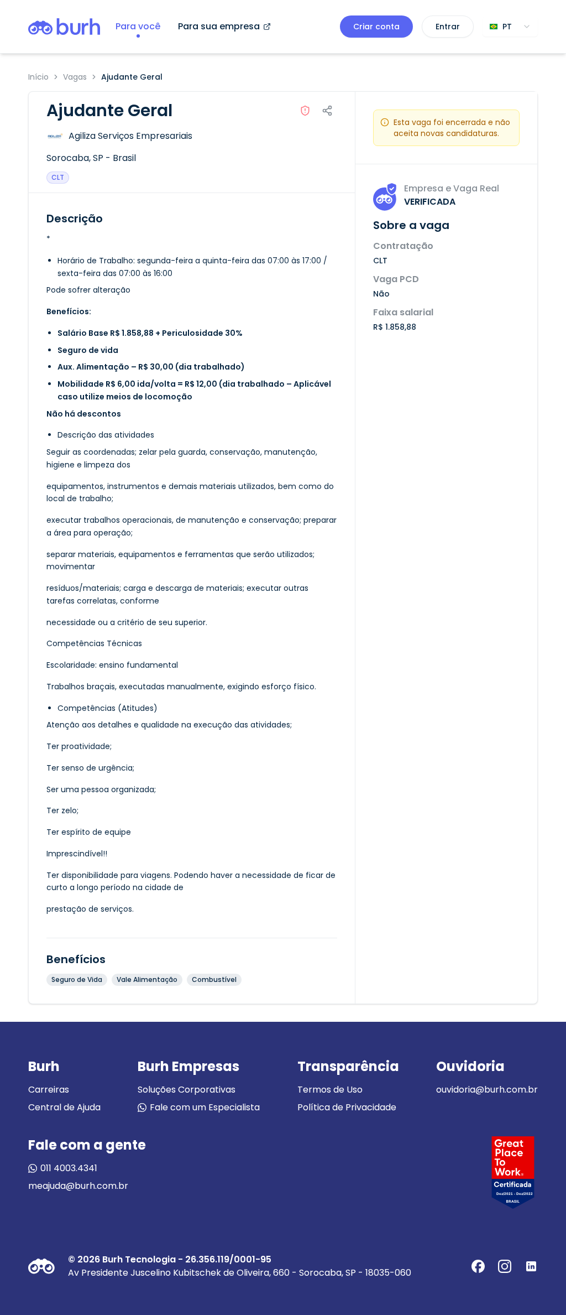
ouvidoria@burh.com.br (487, 1089)
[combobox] (510, 27)
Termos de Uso (330, 1089)
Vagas (75, 76)
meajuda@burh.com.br (78, 1185)
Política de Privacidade (346, 1107)
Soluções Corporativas (186, 1089)
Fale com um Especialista (205, 1107)
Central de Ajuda (64, 1107)
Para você (138, 26)
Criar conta (376, 26)
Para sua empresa (219, 26)
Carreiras (48, 1089)
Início (38, 76)
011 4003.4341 (68, 1168)
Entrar (448, 26)
